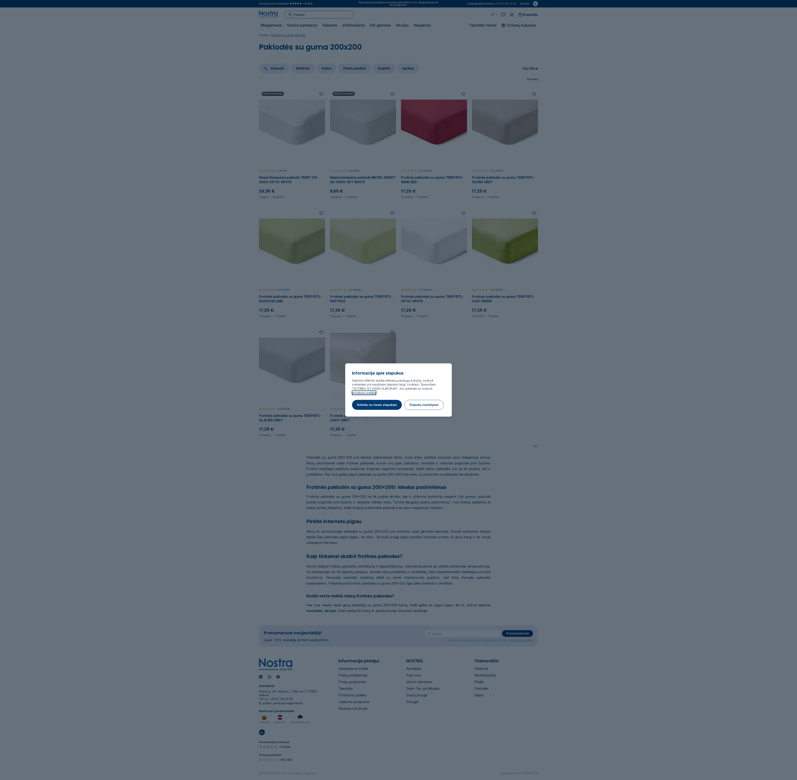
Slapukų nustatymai (424, 404)
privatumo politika (364, 392)
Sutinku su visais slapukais (377, 404)
